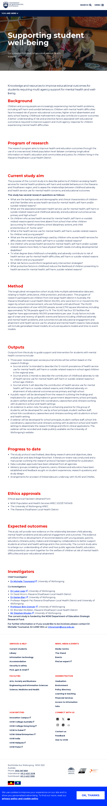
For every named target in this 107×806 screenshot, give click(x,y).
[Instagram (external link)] (57, 724)
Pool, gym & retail (18, 670)
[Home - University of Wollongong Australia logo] (13, 5)
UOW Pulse (15, 747)
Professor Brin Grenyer (22, 607)
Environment (61, 685)
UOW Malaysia (17, 743)
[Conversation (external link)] (68, 725)
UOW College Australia (21, 722)
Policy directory (63, 690)
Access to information (66, 702)
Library (13, 653)
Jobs (57, 706)
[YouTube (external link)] (68, 719)
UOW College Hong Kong (22, 726)
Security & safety (18, 666)
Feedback (60, 736)
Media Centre (62, 649)
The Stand (60, 653)
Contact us (60, 731)
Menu (97, 5)
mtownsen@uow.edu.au (61, 627)
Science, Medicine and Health (24, 690)
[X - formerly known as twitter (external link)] (63, 719)
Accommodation (18, 661)
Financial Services (64, 698)
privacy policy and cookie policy (20, 798)
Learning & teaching (65, 694)
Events (58, 657)
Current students (18, 649)
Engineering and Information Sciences (29, 685)
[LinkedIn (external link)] (63, 724)
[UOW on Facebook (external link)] (57, 719)
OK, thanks (90, 795)
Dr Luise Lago (17, 591)
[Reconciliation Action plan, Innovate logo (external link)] (71, 771)
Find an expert (62, 661)
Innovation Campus (19, 718)
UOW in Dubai (16, 730)
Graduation (60, 681)
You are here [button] (9, 13)
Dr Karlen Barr (18, 597)
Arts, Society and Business (23, 681)
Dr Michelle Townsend (22, 581)
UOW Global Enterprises (22, 734)
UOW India (15, 739)
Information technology (21, 657)
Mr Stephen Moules (20, 613)
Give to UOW (61, 740)
